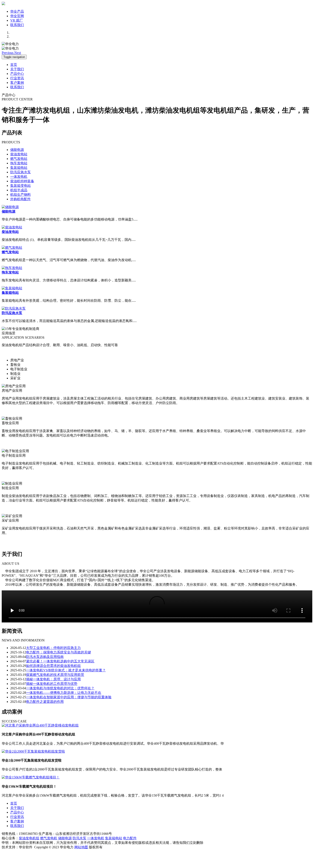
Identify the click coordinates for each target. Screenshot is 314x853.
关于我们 (17, 69)
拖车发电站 (18, 163)
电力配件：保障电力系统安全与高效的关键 (58, 652)
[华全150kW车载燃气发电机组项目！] (31, 777)
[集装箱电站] (12, 288)
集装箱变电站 (20, 185)
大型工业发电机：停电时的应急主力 (53, 648)
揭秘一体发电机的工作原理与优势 (51, 683)
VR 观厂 (16, 20)
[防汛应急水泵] (14, 308)
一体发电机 (18, 176)
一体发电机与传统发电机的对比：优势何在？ (60, 688)
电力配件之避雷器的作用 (45, 701)
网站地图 (81, 847)
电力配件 (130, 838)
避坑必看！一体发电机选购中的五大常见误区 (60, 661)
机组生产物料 (20, 194)
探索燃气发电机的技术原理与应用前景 (55, 675)
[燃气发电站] (12, 247)
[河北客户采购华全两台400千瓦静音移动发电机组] (40, 725)
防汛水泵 (79, 838)
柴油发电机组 (29, 838)
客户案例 (17, 82)
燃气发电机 (48, 838)
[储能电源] (10, 207)
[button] (8, 52)
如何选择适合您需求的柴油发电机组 (53, 666)
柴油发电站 (18, 154)
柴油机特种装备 (22, 181)
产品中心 (17, 73)
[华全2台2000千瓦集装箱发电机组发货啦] (33, 751)
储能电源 (17, 149)
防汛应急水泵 (20, 172)
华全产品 (17, 11)
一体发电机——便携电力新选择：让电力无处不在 (63, 692)
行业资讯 (17, 78)
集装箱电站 (18, 167)
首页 (13, 64)
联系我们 (17, 25)
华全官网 (17, 16)
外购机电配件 (20, 199)
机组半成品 (18, 190)
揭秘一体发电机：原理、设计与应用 (53, 679)
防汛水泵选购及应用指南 (45, 657)
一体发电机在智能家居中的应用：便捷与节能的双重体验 (69, 697)
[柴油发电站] (12, 227)
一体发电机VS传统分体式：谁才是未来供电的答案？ (66, 670)
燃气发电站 (18, 158)
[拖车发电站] (12, 268)
